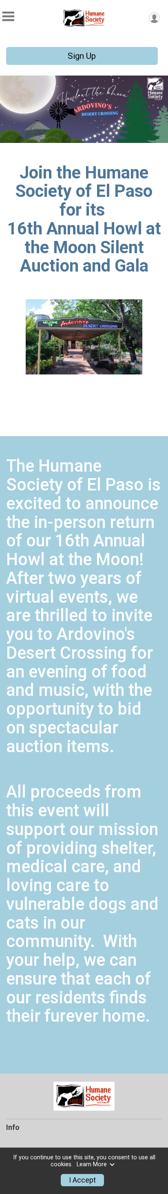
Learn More (92, 1164)
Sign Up (82, 56)
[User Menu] (154, 17)
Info (13, 1127)
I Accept (82, 1180)
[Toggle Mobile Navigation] (8, 16)
